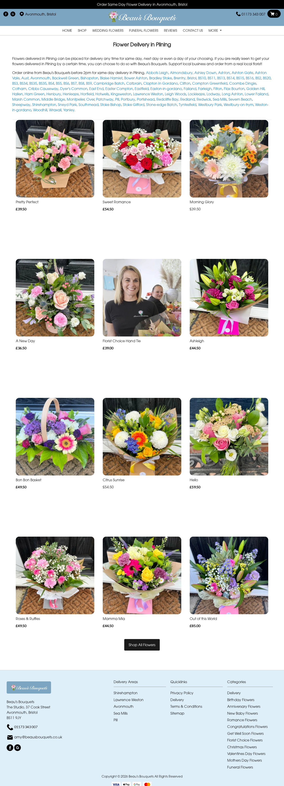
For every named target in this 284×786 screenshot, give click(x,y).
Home (67, 30)
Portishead (146, 99)
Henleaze (71, 94)
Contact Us (193, 30)
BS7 (74, 83)
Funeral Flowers (143, 30)
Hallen (17, 94)
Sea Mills (220, 99)
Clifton (185, 83)
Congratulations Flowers (247, 726)
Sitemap (177, 713)
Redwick (204, 99)
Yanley (68, 110)
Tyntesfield (187, 104)
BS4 (51, 83)
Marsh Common (26, 99)
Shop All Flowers (142, 645)
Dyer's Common (73, 88)
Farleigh (205, 88)
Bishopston (89, 78)
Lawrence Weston (148, 94)
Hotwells (102, 94)
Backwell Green (65, 78)
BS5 (59, 83)
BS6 (66, 83)
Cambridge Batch (109, 83)
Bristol (191, 78)
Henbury (53, 94)
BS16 (250, 78)
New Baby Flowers (242, 713)
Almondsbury (181, 72)
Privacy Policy (181, 693)
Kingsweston (121, 94)
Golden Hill (255, 88)
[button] (142, 683)
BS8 (81, 83)
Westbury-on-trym (238, 104)
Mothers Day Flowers (244, 760)
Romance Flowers (242, 720)
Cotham (19, 88)
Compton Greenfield (209, 83)
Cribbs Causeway (43, 88)
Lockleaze (196, 94)
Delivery (177, 700)
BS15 (240, 78)
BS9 (89, 83)
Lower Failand (256, 94)
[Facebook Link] (5, 14)
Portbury (128, 99)
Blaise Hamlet (111, 78)
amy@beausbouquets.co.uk (38, 737)
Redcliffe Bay (167, 99)
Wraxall (55, 110)
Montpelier (76, 99)
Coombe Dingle (242, 83)
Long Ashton (232, 94)
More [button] (214, 30)
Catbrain (134, 83)
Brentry (179, 78)
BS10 (202, 78)
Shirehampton (44, 104)
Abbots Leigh (157, 72)
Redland (187, 99)
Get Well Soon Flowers (245, 733)
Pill (117, 99)
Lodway (213, 94)
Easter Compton (119, 88)
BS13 (221, 78)
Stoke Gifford (133, 104)
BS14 (231, 78)
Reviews (170, 30)
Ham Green (35, 94)
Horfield (87, 94)
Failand (190, 88)
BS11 (211, 78)
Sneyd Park (67, 104)
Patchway (104, 99)
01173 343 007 (253, 14)
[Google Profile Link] (12, 14)
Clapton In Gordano (160, 83)
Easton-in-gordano (166, 88)
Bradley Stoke (160, 78)
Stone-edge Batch (161, 104)
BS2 (258, 78)
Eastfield (142, 88)
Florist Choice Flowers (244, 740)
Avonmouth (40, 78)
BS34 (24, 83)
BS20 (267, 78)
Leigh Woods (175, 94)
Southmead (89, 104)
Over (90, 99)
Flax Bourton (234, 88)
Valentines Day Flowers (246, 753)
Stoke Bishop (110, 104)
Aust (25, 78)
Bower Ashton (135, 78)
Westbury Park (210, 104)
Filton (217, 88)
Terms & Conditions (186, 706)
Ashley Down (205, 72)
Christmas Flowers (242, 747)
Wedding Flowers (107, 30)
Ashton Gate (242, 72)
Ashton (224, 72)
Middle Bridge (53, 99)
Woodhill (40, 110)
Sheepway (21, 104)
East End (96, 88)
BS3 (15, 83)
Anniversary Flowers (243, 706)
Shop (82, 30)
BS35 (33, 83)
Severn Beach (240, 99)
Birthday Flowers (240, 700)
